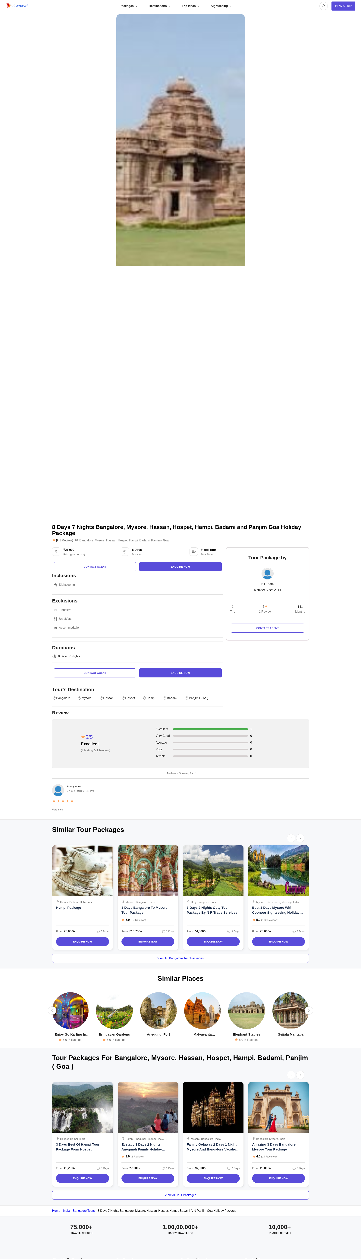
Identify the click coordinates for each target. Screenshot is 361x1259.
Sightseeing (219, 6)
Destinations (158, 6)
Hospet (122, 540)
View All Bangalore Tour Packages (180, 958)
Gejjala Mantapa (290, 1034)
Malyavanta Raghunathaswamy (202, 1035)
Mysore (100, 540)
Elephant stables (246, 1034)
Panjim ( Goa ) (160, 540)
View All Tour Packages (180, 1195)
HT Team (267, 584)
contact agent (95, 566)
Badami (144, 540)
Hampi (133, 540)
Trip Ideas (189, 6)
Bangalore (86, 540)
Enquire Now (82, 941)
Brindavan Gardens (114, 1034)
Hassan (111, 540)
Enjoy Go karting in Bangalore (70, 1035)
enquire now (180, 566)
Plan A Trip (343, 6)
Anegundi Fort (158, 1034)
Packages (127, 6)
